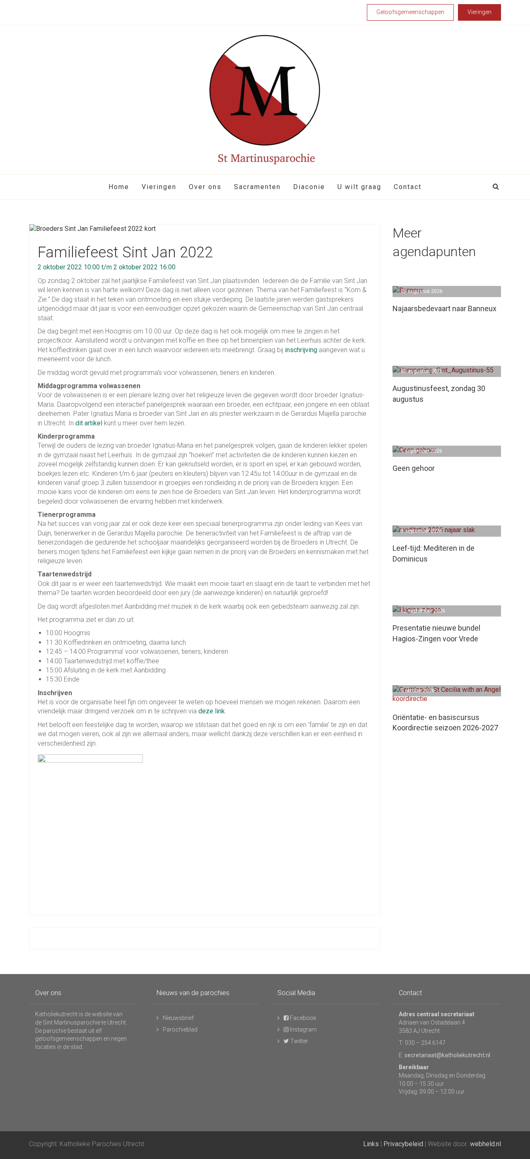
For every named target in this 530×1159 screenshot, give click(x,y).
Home (118, 187)
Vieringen (159, 187)
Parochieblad (180, 1029)
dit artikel (89, 423)
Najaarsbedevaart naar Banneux (444, 308)
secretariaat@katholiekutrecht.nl (447, 1055)
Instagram (303, 1029)
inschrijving (301, 350)
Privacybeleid (403, 1144)
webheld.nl (485, 1144)
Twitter (298, 1041)
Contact (408, 187)
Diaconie (309, 187)
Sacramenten (257, 187)
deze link (211, 711)
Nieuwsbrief (178, 1018)
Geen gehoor (414, 468)
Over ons (205, 187)
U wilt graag (359, 187)
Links (371, 1144)
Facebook (302, 1018)
